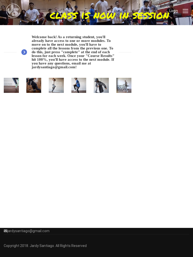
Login (173, 11)
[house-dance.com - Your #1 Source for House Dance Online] (13, 10)
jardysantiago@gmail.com (28, 231)
